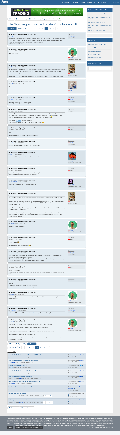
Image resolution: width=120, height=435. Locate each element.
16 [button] (42, 28)
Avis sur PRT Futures (93, 48)
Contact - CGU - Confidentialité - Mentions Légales (29, 427)
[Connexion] (59, 19)
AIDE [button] (109, 2)
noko (20, 378)
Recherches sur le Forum (94, 57)
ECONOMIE (76, 2)
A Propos (10, 427)
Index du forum (14, 408)
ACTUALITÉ (67, 2)
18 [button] (50, 28)
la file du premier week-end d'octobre (18, 400)
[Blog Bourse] (6, 2)
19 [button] (53, 28)
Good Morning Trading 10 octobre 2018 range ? (21, 376)
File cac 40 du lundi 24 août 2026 (96, 30)
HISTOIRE (90, 2)
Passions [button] (115, 2)
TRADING (103, 2)
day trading (18, 120)
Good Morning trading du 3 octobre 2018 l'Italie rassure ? (24, 360)
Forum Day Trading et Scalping (38, 19)
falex (11, 367)
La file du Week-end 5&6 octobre (17, 393)
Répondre (12, 28)
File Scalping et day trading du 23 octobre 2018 (43, 24)
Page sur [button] (22, 28)
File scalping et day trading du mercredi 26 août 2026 (99, 18)
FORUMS (83, 2)
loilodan (12, 357)
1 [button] (32, 28)
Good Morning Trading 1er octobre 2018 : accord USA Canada (25, 355)
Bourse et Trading (22, 19)
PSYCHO (96, 2)
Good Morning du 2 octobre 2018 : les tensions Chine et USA (25, 381)
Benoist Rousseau (15, 389)
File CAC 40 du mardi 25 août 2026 (97, 22)
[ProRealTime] (47, 12)
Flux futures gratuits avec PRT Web (97, 44)
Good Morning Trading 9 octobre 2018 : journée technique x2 (24, 371)
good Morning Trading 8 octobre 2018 (18, 365)
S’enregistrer (52, 19)
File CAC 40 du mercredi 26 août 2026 (98, 14)
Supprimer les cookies (27, 408)
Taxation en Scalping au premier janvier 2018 (20, 387)
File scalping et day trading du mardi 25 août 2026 (99, 26)
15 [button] (39, 28)
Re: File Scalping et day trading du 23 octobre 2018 (22, 34)
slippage (34, 313)
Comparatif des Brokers (94, 54)
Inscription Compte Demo (94, 51)
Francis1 (21, 402)
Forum (11, 19)
